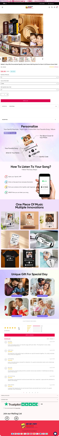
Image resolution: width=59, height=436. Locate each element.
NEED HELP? (51, 3)
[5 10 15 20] (29, 77)
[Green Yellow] (29, 83)
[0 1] (29, 90)
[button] (2, 7)
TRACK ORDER (42, 3)
